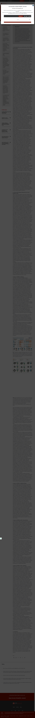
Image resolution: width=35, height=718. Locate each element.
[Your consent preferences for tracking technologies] (1, 538)
